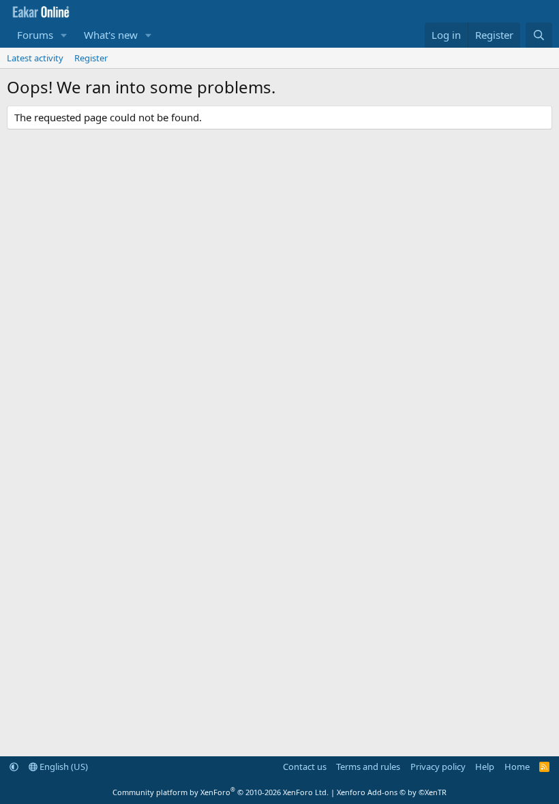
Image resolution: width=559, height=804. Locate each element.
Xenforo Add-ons (392, 792)
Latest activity (35, 58)
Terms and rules (368, 766)
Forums (35, 35)
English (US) (62, 766)
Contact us (305, 766)
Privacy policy (438, 766)
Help (484, 766)
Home (517, 766)
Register (91, 58)
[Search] (539, 35)
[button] (64, 35)
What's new (111, 35)
